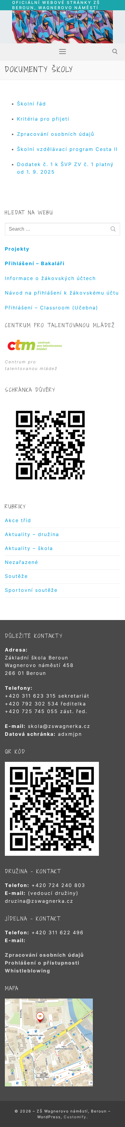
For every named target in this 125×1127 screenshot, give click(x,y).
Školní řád (31, 104)
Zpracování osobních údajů (55, 134)
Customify (75, 1117)
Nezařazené (21, 562)
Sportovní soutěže (31, 590)
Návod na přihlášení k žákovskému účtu (62, 293)
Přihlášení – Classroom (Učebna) (51, 308)
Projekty (17, 249)
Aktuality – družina (32, 534)
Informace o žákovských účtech (50, 278)
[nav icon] (62, 51)
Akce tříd (18, 520)
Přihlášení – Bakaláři (35, 263)
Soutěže (16, 576)
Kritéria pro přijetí (43, 119)
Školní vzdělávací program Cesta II (67, 149)
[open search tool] (115, 51)
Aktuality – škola (29, 548)
